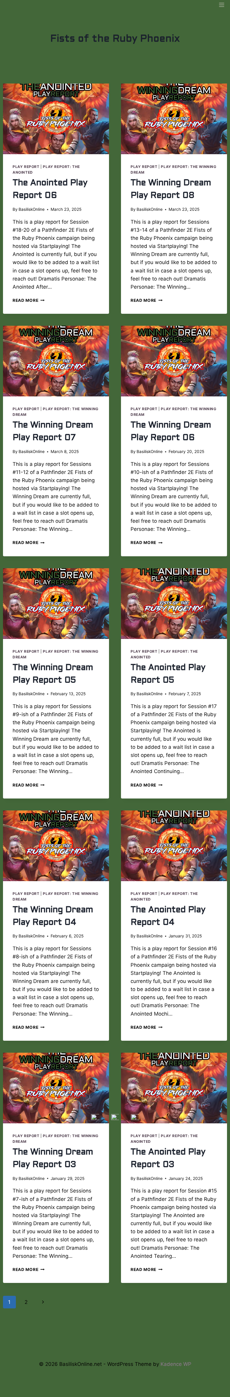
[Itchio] (115, 1338)
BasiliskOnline (32, 209)
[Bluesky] (95, 1338)
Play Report (26, 166)
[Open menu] (221, 4)
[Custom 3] (135, 1338)
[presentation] (56, 119)
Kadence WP (176, 1364)
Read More (29, 300)
